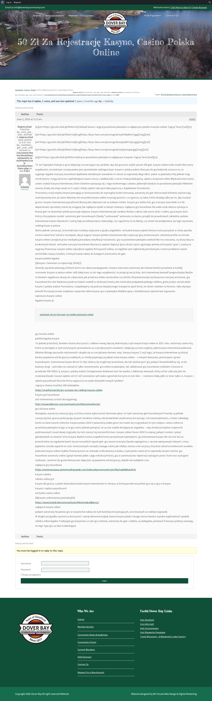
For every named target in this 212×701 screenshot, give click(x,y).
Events (37, 15)
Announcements (55, 15)
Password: (26, 569)
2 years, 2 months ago (87, 101)
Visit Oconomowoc (149, 628)
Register (17, 2)
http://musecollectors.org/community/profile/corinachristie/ (67, 404)
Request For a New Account (91, 672)
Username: (26, 563)
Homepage (19, 90)
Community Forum (87, 642)
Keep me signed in (32, 574)
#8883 (192, 119)
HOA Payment (152, 15)
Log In (104, 581)
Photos (33, 90)
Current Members (86, 649)
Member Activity (86, 626)
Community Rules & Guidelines (93, 634)
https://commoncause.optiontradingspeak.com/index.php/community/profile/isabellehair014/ (85, 469)
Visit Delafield (147, 619)
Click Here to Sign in (180, 7)
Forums (27, 90)
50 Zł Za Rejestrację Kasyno (171, 94)
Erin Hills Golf (147, 624)
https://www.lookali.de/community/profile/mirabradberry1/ (67, 502)
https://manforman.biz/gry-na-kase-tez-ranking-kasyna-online (68, 390)
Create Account (199, 7)
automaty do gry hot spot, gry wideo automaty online (66, 314)
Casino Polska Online (189, 94)
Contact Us (172, 15)
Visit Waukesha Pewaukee (152, 632)
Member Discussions (81, 15)
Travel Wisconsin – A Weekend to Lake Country (163, 636)
